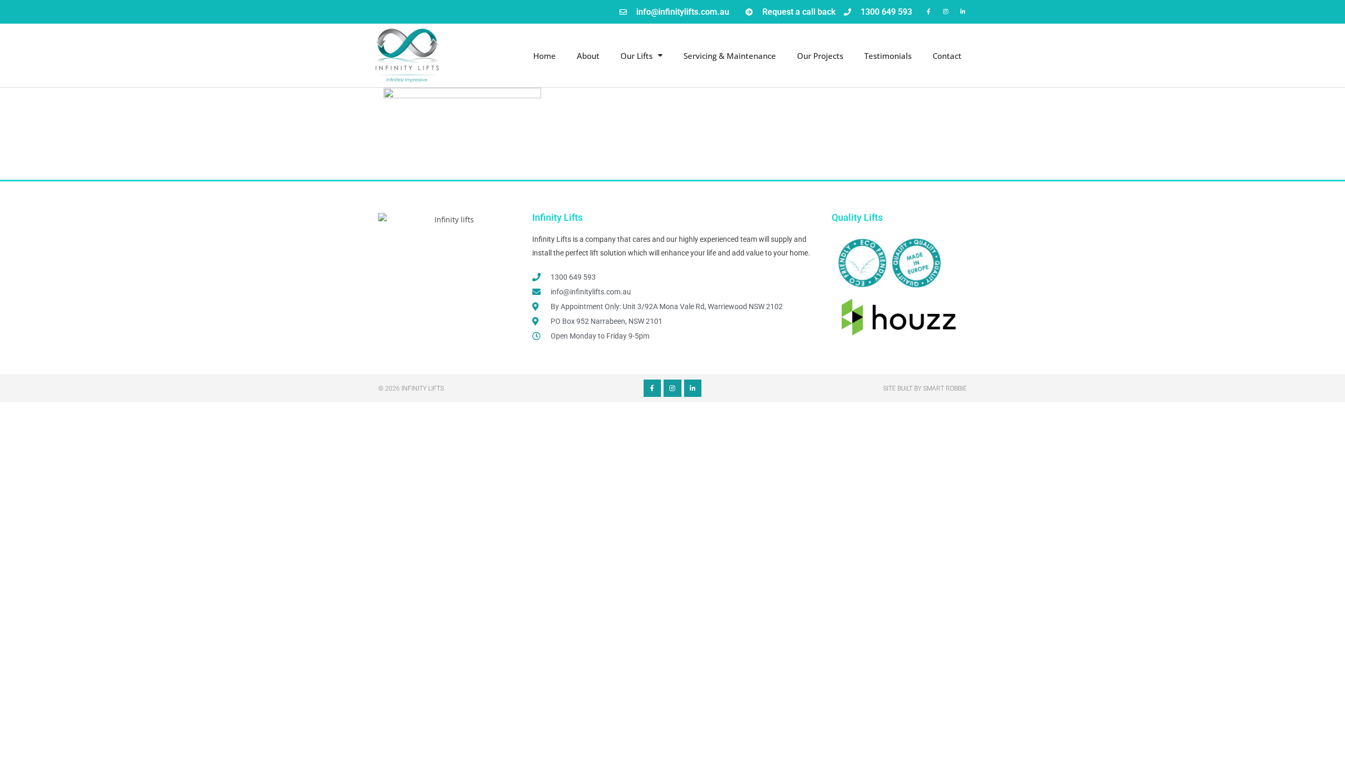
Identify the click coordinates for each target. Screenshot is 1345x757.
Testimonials (888, 55)
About (588, 55)
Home (544, 55)
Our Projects (820, 55)
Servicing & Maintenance (730, 55)
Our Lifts (636, 55)
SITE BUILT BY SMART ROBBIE (925, 388)
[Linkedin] (963, 11)
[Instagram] (946, 11)
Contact (947, 55)
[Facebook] (928, 11)
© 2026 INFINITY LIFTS (411, 388)
